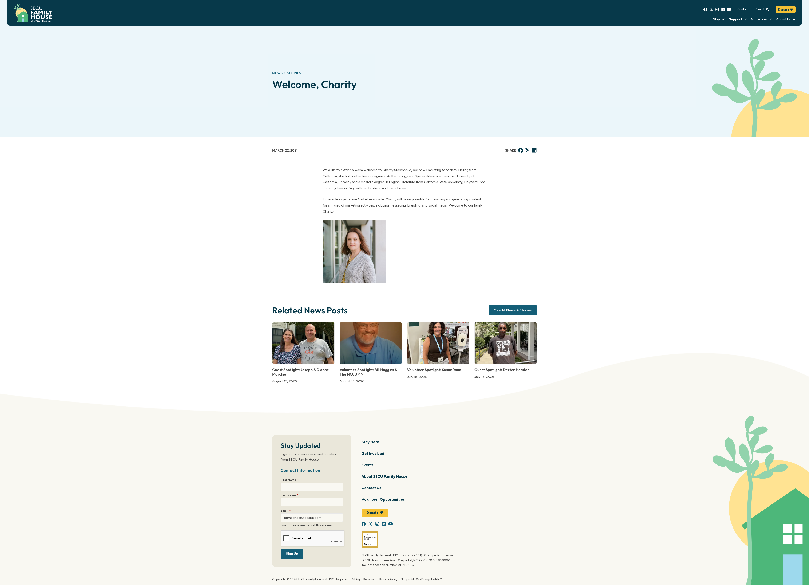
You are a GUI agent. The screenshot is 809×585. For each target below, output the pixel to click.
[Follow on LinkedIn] (723, 9)
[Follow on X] (711, 9)
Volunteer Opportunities (383, 499)
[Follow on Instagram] (717, 9)
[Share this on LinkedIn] (534, 150)
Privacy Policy (388, 579)
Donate (783, 9)
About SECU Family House (384, 476)
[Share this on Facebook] (520, 150)
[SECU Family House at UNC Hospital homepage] (32, 13)
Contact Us (371, 488)
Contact (743, 9)
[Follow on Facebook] (705, 9)
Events (368, 465)
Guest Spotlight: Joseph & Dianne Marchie (300, 372)
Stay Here (370, 442)
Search (760, 9)
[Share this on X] (527, 150)
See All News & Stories (513, 310)
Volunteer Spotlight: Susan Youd (434, 369)
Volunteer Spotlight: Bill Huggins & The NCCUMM (368, 372)
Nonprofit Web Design (416, 579)
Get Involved (373, 453)
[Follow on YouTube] (729, 9)
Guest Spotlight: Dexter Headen (501, 369)
